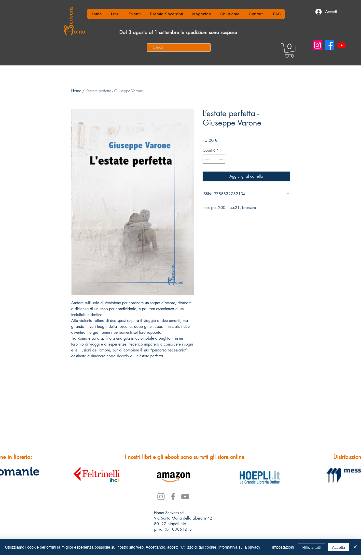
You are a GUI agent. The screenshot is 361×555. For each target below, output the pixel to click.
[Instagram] (317, 45)
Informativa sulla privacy (239, 547)
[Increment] (221, 159)
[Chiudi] (355, 547)
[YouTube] (185, 496)
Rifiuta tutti (311, 547)
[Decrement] (206, 159)
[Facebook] (329, 45)
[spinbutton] (213, 159)
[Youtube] (341, 45)
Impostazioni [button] (283, 547)
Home (76, 91)
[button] (289, 50)
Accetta (338, 547)
